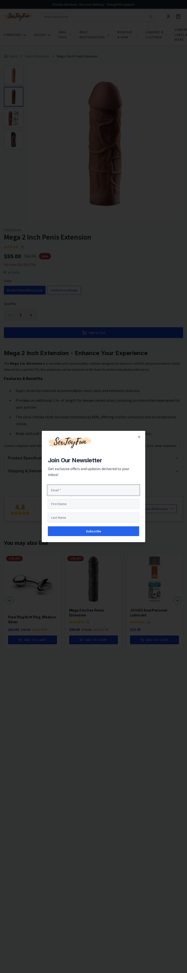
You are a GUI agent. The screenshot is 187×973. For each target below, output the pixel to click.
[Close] (139, 437)
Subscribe (93, 531)
